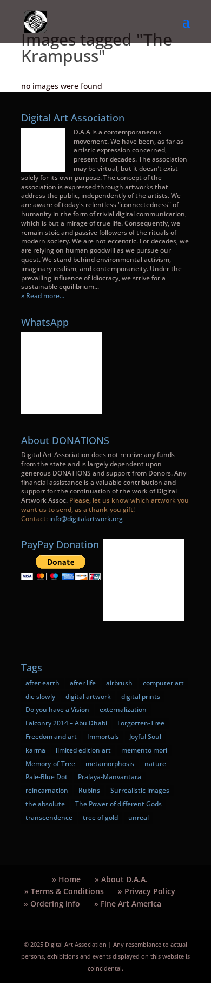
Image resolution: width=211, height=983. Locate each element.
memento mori (144, 750)
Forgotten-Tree (140, 723)
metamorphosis (109, 763)
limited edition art (83, 750)
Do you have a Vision (57, 709)
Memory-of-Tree (50, 763)
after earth (42, 683)
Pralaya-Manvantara (109, 776)
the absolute (45, 803)
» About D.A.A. (121, 879)
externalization (123, 709)
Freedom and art (51, 736)
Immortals (103, 736)
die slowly (40, 696)
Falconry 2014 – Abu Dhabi (66, 723)
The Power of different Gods (118, 803)
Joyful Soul (145, 736)
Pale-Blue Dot (46, 776)
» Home (66, 879)
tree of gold (100, 817)
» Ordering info (52, 903)
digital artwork (88, 696)
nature (155, 763)
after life (83, 683)
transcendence (48, 817)
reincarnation (46, 790)
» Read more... (42, 295)
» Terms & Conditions (64, 891)
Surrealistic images (139, 790)
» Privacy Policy (146, 891)
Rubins (89, 790)
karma (35, 750)
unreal (138, 817)
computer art (163, 683)
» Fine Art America (127, 903)
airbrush (119, 683)
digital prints (140, 696)
